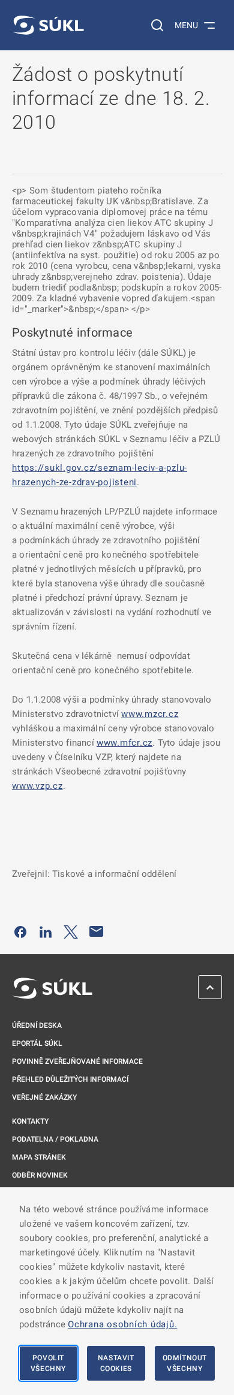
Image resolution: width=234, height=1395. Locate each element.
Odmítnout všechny (185, 1363)
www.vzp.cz (37, 785)
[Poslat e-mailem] (96, 931)
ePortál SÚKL (37, 1043)
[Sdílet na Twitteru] (70, 931)
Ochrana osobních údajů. (122, 1324)
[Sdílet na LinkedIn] (45, 931)
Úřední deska (37, 1025)
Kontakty (30, 1121)
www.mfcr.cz (124, 742)
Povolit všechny (48, 1363)
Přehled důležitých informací (70, 1079)
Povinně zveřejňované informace (77, 1061)
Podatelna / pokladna (55, 1139)
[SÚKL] (48, 25)
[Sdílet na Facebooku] (20, 931)
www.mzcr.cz (149, 714)
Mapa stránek (39, 1157)
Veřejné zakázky (44, 1097)
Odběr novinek (40, 1175)
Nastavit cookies (116, 1363)
